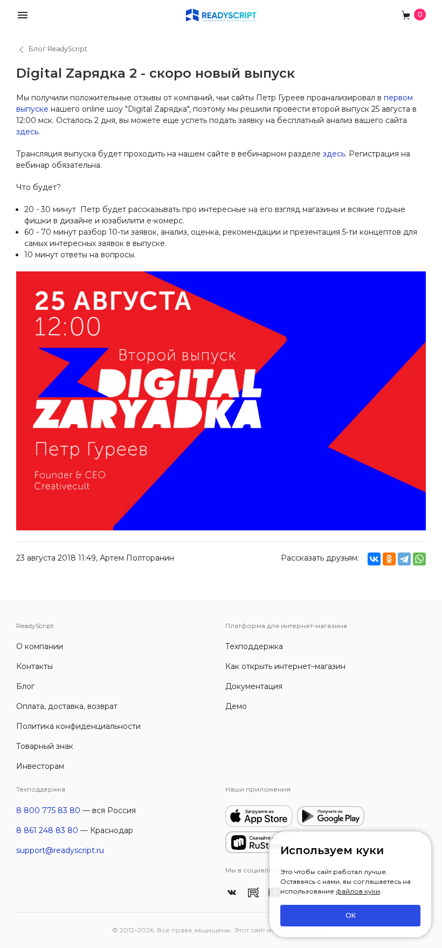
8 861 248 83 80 (47, 830)
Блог (25, 686)
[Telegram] (404, 559)
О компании (39, 646)
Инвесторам (40, 766)
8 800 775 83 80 (48, 810)
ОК (351, 915)
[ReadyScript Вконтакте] (231, 892)
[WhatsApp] (419, 559)
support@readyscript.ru (60, 850)
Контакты (34, 666)
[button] (22, 14)
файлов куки (358, 891)
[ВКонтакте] (374, 559)
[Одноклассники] (389, 559)
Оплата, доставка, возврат (67, 706)
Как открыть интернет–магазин (285, 666)
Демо (236, 706)
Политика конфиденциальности (78, 726)
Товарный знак (44, 746)
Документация (253, 686)
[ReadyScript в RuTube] (253, 892)
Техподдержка (254, 646)
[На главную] (221, 14)
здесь (27, 132)
